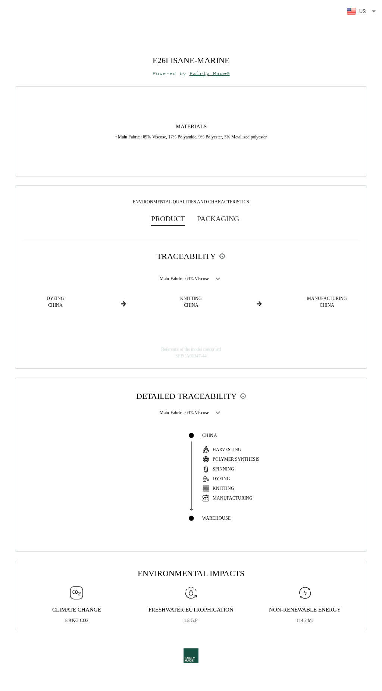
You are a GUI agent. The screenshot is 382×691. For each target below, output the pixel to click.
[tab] (168, 219)
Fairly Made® (210, 73)
